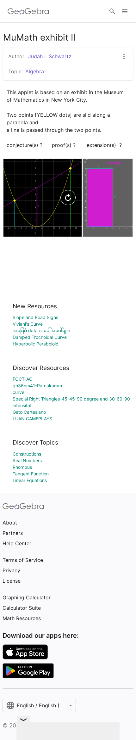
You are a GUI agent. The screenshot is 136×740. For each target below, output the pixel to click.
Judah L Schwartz (49, 56)
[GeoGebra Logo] (28, 11)
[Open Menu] (124, 11)
